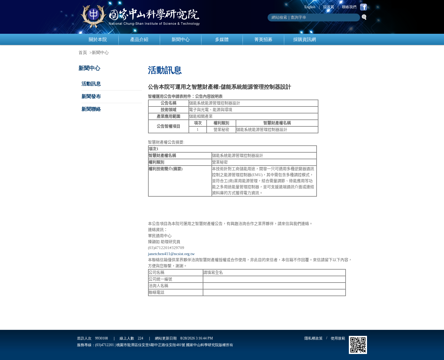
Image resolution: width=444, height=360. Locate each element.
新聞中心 (181, 39)
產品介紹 (139, 39)
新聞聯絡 (91, 109)
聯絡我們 (349, 7)
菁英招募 (263, 39)
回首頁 (328, 7)
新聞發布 (91, 96)
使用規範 (338, 338)
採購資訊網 (304, 39)
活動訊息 (91, 83)
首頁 (83, 52)
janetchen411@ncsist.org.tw (171, 253)
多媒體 (222, 39)
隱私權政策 (313, 338)
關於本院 (98, 39)
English (309, 7)
